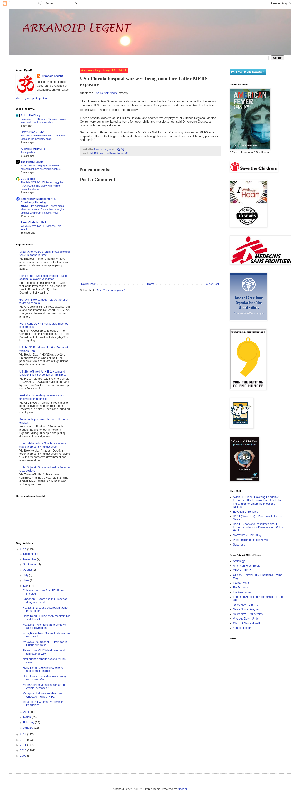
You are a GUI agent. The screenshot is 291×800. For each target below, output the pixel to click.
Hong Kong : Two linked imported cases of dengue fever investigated (43, 277)
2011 (23, 745)
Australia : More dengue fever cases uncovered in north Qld (41, 397)
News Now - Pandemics (248, 614)
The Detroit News (105, 93)
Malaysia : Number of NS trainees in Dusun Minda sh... (45, 643)
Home (151, 284)
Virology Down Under (246, 618)
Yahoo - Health (242, 628)
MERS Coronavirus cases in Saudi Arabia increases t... (44, 686)
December (30, 554)
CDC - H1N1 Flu (243, 570)
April (26, 712)
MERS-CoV (96, 153)
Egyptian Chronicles (245, 511)
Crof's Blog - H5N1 (33, 132)
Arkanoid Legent (102, 149)
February (29, 722)
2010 (23, 750)
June (26, 580)
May (26, 586)
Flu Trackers (240, 587)
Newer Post (88, 284)
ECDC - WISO (241, 583)
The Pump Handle (32, 162)
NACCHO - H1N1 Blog (247, 535)
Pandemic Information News (250, 539)
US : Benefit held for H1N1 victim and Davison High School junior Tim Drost (42, 373)
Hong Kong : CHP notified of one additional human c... (43, 669)
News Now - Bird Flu (245, 604)
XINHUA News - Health (247, 623)
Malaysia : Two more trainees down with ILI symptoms (44, 626)
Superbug (239, 544)
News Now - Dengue (246, 609)
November (30, 559)
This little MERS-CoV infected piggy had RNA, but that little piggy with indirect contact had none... (42, 185)
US (126, 153)
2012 (23, 739)
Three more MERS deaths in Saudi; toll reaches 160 (44, 652)
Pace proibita (28, 152)
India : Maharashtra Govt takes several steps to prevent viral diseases (43, 445)
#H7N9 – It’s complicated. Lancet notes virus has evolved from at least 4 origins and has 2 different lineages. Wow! (43, 209)
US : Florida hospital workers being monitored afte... (44, 678)
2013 (23, 734)
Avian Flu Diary (30, 115)
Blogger (182, 789)
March (27, 717)
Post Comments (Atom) (111, 290)
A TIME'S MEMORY (33, 149)
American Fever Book (246, 565)
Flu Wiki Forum (242, 592)
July (26, 575)
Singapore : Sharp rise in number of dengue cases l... (45, 601)
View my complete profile (31, 98)
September (30, 564)
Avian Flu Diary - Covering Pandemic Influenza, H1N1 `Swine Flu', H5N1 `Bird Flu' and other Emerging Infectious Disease (258, 502)
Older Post (212, 284)
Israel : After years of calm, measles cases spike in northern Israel (44, 253)
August (28, 569)
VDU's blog (28, 178)
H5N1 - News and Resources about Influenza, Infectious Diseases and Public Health (258, 527)
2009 (23, 755)
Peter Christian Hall (33, 222)
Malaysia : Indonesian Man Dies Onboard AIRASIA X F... (42, 695)
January (28, 727)
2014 (23, 549)
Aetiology (239, 561)
